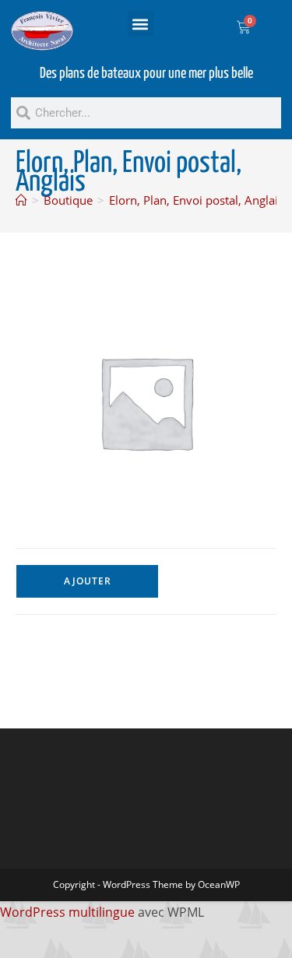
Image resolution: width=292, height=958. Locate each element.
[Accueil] (21, 200)
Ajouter (87, 581)
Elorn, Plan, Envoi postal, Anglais (196, 200)
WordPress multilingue (67, 912)
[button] (140, 24)
